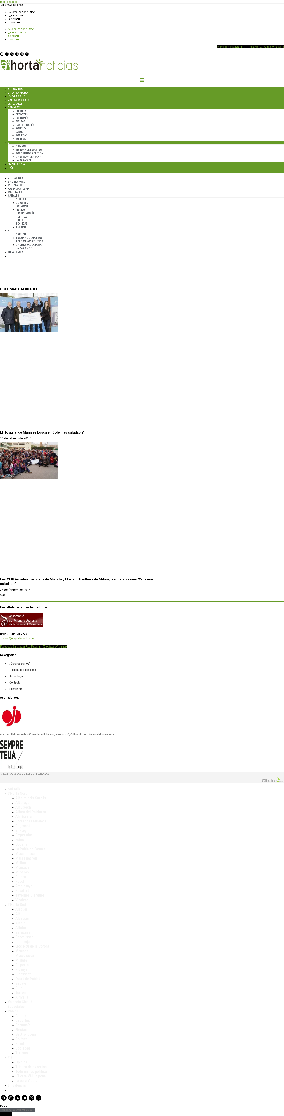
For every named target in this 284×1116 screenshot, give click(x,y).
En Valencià (16, 164)
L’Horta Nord (18, 92)
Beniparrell (23, 932)
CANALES (15, 1011)
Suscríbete (14, 19)
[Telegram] (17, 54)
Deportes (22, 114)
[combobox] (17, 1110)
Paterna (21, 876)
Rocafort (22, 890)
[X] (22, 54)
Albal (19, 913)
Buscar (12, 167)
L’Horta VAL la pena (30, 1076)
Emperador (23, 835)
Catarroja (22, 941)
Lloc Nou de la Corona (32, 946)
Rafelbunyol (24, 886)
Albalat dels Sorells (30, 798)
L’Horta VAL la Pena (28, 156)
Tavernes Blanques (29, 895)
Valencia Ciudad (19, 100)
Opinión (21, 146)
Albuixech (23, 807)
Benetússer (24, 937)
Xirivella (21, 997)
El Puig (20, 830)
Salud (19, 131)
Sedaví (20, 983)
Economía (22, 118)
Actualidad (16, 89)
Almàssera (23, 816)
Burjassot (22, 825)
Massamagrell (26, 858)
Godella (21, 844)
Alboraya (22, 802)
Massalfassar (25, 853)
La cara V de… (24, 160)
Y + (10, 142)
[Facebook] (1, 54)
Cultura (21, 111)
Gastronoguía (25, 124)
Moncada (22, 867)
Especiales (15, 103)
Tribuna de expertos (29, 149)
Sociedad (21, 135)
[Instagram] (7, 54)
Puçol (19, 881)
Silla (18, 988)
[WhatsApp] (27, 54)
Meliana (21, 863)
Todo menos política (29, 153)
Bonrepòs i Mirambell (31, 821)
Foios (19, 839)
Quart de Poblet (27, 978)
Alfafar (20, 927)
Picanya (21, 969)
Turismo (21, 138)
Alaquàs (21, 909)
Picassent (23, 974)
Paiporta (22, 964)
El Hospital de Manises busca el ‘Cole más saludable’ (42, 432)
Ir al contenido (9, 1)
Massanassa (24, 955)
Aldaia (20, 923)
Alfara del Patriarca (30, 812)
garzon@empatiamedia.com (17, 638)
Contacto (14, 22)
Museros (22, 872)
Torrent (21, 992)
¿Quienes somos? (18, 15)
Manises (21, 951)
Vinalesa (21, 900)
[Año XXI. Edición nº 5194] (22, 12)
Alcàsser (22, 918)
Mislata (21, 960)
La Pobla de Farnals (30, 849)
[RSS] (12, 54)
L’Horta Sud (16, 96)
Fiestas (20, 121)
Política (21, 128)
